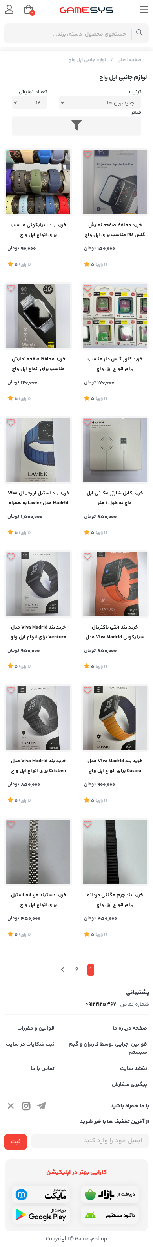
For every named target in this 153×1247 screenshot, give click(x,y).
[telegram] (41, 1107)
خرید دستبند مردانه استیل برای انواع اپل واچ (38, 900)
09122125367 (100, 1004)
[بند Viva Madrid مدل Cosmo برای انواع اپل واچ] (115, 718)
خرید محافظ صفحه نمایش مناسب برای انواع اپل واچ (38, 364)
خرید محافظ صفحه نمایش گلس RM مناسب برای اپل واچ (115, 230)
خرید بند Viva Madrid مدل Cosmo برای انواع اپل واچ (114, 766)
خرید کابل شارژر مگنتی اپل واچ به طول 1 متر (115, 498)
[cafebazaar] (110, 1194)
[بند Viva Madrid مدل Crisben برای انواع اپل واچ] (38, 718)
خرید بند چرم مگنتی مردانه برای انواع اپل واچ (115, 900)
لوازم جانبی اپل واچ (87, 60)
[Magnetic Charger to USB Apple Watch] (115, 450)
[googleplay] (41, 1215)
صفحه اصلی (129, 60)
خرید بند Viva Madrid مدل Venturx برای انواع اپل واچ (38, 632)
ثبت (16, 1142)
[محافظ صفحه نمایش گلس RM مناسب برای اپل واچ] (115, 182)
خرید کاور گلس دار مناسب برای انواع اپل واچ (114, 364)
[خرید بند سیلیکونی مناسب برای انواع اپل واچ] (38, 182)
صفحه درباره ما (130, 1028)
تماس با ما (43, 1068)
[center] (139, 33)
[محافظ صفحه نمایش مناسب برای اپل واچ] (38, 316)
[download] (110, 1215)
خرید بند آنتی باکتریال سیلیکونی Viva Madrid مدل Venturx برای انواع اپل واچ (115, 633)
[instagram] (26, 1107)
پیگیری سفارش (129, 1084)
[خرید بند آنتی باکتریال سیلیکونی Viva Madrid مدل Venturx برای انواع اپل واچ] (115, 584)
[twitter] (11, 1107)
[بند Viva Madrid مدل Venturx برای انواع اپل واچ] (38, 584)
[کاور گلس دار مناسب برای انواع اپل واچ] (115, 316)
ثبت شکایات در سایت (30, 1044)
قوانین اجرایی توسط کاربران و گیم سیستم (108, 1048)
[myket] (41, 1194)
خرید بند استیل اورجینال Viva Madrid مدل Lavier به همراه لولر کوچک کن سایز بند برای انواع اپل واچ (38, 499)
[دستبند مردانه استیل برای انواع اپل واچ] (38, 852)
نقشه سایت (133, 1068)
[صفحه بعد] (62, 970)
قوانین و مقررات (36, 1028)
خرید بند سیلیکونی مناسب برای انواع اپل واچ (38, 230)
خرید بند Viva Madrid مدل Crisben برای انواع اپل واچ (38, 766)
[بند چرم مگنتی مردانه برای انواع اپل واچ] (115, 852)
